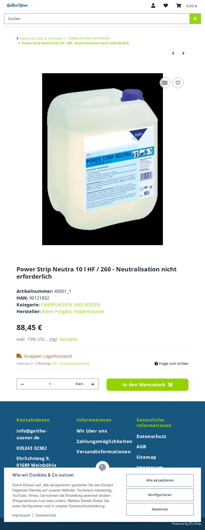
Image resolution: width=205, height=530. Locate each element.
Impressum (21, 515)
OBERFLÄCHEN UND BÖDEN (70, 305)
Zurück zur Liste (32, 38)
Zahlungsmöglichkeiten (104, 441)
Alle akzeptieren (160, 480)
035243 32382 (32, 448)
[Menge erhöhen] (92, 384)
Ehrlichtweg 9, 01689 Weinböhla (36, 461)
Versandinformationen (103, 452)
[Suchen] (195, 18)
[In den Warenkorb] (20, 70)
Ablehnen (160, 509)
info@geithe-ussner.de (31, 434)
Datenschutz (46, 515)
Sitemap (146, 457)
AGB (141, 447)
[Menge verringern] (22, 384)
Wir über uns (91, 431)
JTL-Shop (195, 524)
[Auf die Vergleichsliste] (165, 82)
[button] (153, 5)
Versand (68, 339)
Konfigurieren (160, 495)
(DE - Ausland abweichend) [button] (70, 363)
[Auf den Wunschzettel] (178, 82)
